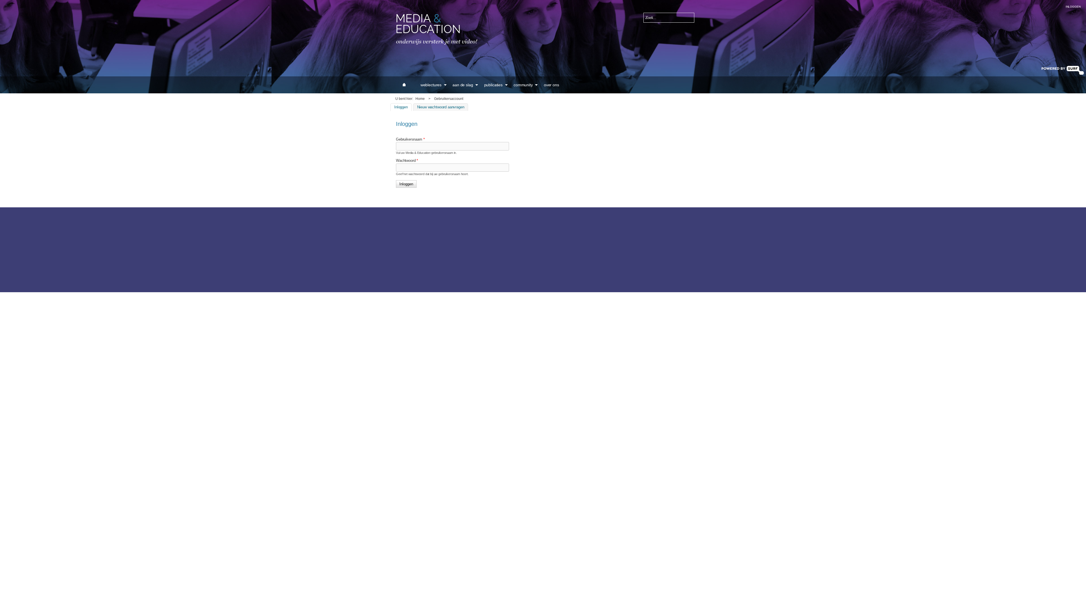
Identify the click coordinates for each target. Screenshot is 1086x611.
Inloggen (1073, 6)
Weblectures (431, 85)
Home (420, 99)
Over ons (551, 85)
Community (523, 85)
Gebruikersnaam (410, 139)
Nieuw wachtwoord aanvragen (440, 107)
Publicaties (493, 85)
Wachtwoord (407, 160)
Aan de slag (463, 85)
